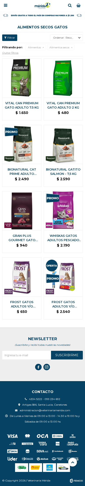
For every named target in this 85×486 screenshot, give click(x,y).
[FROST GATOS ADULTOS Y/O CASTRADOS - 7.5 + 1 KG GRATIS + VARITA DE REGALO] (63, 276)
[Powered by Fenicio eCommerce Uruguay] (76, 480)
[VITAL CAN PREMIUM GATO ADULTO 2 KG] (63, 78)
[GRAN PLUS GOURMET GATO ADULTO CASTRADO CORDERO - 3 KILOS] (21, 210)
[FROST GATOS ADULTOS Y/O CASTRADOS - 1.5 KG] (21, 276)
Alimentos (34, 47)
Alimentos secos (59, 47)
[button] (69, 5)
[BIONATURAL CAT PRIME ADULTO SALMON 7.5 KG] (21, 144)
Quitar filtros (10, 52)
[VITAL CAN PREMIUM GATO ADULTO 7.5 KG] (21, 78)
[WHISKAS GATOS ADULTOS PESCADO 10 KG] (63, 210)
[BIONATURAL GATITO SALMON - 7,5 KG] (63, 144)
